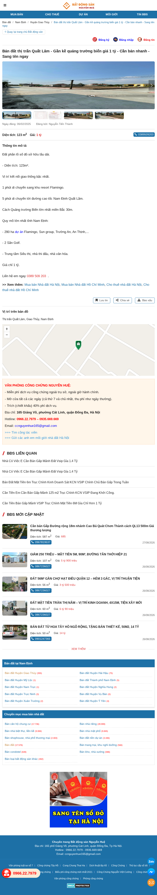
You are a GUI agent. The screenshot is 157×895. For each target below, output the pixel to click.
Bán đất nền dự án (91, 737)
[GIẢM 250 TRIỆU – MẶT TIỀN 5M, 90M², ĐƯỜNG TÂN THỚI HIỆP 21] (14, 559)
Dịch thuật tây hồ (98, 865)
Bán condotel (13, 751)
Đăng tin (149, 39)
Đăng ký (104, 39)
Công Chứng (118, 865)
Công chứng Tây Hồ (47, 865)
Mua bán (17, 14)
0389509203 (146, 134)
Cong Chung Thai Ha (74, 865)
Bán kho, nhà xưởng (92, 751)
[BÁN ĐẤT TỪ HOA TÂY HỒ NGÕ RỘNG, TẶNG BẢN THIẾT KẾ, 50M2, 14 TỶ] (14, 632)
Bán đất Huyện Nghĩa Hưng (97, 686)
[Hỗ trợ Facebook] (151, 872)
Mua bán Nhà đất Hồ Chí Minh (83, 284)
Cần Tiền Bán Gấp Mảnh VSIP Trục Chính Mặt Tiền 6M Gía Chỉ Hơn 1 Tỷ (52, 503)
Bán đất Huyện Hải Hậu (94, 673)
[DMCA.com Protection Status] (78, 886)
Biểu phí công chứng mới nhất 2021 (73, 872)
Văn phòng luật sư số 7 (21, 865)
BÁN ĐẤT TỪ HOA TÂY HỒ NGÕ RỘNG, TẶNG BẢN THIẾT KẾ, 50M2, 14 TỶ (84, 626)
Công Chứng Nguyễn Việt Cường (114, 872)
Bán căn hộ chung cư (18, 723)
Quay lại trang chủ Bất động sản (25, 31)
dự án (19, 232)
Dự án (83, 14)
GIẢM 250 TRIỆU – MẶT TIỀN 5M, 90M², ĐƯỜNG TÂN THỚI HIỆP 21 (78, 554)
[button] (152, 85)
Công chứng (142, 872)
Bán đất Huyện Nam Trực (20, 686)
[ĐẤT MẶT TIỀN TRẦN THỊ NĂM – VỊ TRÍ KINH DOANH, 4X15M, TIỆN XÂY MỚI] (14, 608)
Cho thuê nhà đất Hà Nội (123, 284)
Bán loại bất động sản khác (21, 758)
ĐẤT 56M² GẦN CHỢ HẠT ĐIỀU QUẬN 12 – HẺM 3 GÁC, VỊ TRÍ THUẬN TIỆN (85, 578)
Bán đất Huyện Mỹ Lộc (19, 680)
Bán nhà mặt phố (90, 730)
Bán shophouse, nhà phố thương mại (27, 737)
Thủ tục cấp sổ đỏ (138, 865)
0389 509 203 (36, 276)
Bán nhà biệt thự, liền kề (19, 730)
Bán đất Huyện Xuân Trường (22, 700)
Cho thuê (52, 14)
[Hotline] (6, 873)
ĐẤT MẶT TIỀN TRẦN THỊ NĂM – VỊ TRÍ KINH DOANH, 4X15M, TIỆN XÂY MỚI (86, 602)
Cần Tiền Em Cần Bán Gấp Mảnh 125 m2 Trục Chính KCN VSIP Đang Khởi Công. (58, 492)
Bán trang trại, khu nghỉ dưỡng (98, 744)
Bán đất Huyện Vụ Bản (94, 694)
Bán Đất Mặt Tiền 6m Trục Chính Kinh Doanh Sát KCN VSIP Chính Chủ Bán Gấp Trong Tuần (65, 482)
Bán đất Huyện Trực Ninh (20, 694)
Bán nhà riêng (88, 723)
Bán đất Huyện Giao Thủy (21, 673)
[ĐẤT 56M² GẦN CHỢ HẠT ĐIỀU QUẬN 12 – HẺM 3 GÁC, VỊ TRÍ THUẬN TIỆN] (14, 584)
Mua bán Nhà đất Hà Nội (42, 284)
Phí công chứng (42, 872)
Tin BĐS (142, 14)
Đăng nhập (126, 39)
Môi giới (112, 14)
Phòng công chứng (93, 878)
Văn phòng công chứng (66, 878)
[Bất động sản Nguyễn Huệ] (78, 6)
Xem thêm (78, 648)
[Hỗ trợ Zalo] (151, 862)
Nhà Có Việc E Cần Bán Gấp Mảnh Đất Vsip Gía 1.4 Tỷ (40, 461)
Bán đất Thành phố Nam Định (98, 680)
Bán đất (9, 744)
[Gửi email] (151, 883)
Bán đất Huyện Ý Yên (93, 700)
